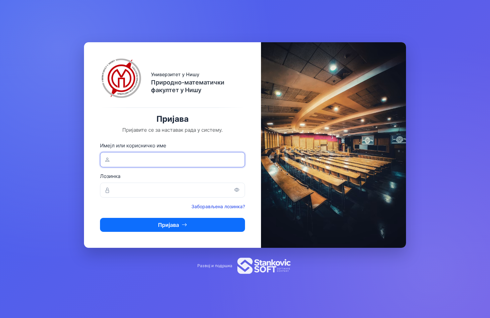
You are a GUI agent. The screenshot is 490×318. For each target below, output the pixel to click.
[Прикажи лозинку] (237, 190)
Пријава (168, 225)
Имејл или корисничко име (133, 145)
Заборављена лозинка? (218, 206)
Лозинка (110, 176)
